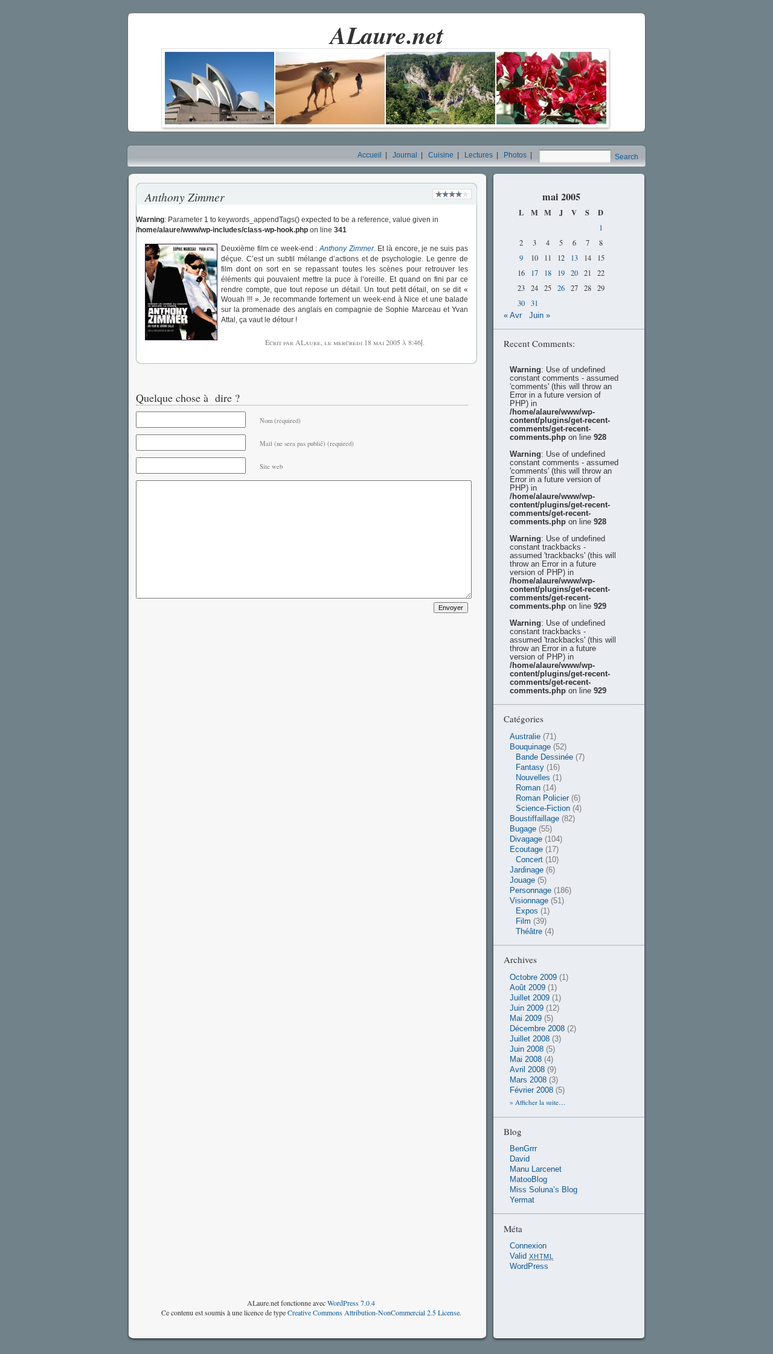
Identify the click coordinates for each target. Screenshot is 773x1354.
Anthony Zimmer (346, 248)
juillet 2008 (530, 1039)
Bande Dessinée (544, 757)
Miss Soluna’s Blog (543, 1190)
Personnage (530, 890)
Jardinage (527, 870)
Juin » (539, 315)
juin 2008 (527, 1049)
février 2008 (531, 1090)
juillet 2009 (530, 998)
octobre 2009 (533, 977)
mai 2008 (526, 1059)
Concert (529, 860)
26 (561, 288)
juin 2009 (527, 1008)
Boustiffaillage (534, 819)
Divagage (526, 839)
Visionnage (529, 901)
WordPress (529, 1266)
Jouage (522, 880)
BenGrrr (523, 1149)
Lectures (478, 155)
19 (561, 273)
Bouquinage (530, 747)
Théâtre (529, 931)
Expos (527, 911)
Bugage (523, 829)
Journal (405, 155)
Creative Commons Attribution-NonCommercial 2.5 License (373, 1312)
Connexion (528, 1246)
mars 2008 (528, 1080)
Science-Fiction (543, 808)
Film (523, 921)
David (520, 1159)
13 (574, 258)
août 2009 (527, 988)
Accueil (370, 155)
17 (534, 273)
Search (626, 157)
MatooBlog (528, 1179)
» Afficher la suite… (537, 1102)
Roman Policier (542, 798)
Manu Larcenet (536, 1169)
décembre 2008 (537, 1029)
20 (574, 273)
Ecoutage (526, 849)
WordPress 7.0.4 (351, 1303)
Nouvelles (533, 778)
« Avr (513, 315)
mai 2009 (526, 1018)
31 (534, 303)
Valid (532, 1256)
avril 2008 (527, 1070)
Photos (515, 155)
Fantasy (530, 767)
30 (521, 303)
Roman (528, 788)
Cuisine (441, 155)
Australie (525, 737)
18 (547, 273)
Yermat (522, 1200)
